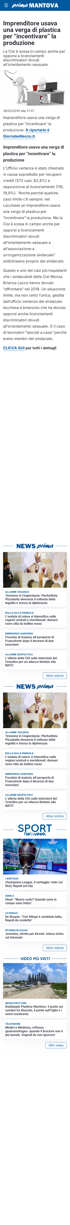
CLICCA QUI (13, 348)
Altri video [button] (56, 1045)
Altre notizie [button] (55, 676)
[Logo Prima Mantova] (35, 5)
